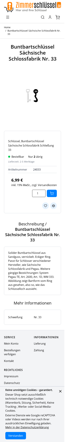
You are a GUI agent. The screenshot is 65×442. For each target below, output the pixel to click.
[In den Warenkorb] (52, 193)
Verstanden (15, 435)
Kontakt (9, 361)
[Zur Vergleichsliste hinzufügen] (53, 205)
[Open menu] (7, 17)
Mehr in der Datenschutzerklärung (27, 427)
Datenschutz (12, 383)
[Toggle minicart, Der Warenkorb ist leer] (57, 17)
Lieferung (40, 343)
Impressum (11, 376)
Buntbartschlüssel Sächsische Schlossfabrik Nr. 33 (34, 32)
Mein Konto (11, 343)
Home (7, 27)
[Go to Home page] (32, 7)
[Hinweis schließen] (60, 391)
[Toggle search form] (43, 17)
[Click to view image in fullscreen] (32, 95)
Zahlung (39, 350)
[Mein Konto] (50, 17)
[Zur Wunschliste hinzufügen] (45, 205)
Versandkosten (47, 185)
